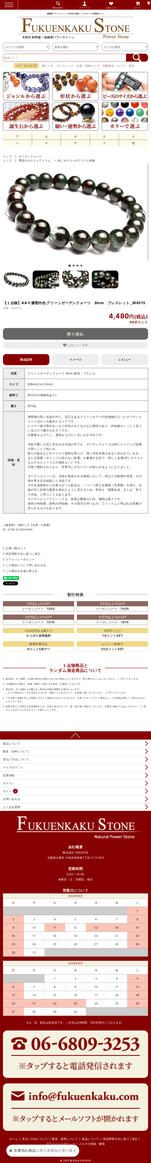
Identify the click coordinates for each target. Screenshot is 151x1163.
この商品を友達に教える (22, 571)
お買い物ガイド (16, 548)
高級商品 (108, 65)
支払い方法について (16, 759)
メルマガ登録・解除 (92, 1143)
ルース (121, 65)
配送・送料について (16, 751)
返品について (11, 743)
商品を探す (58, 8)
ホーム (13, 1138)
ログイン (9, 783)
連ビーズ (47, 65)
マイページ (84, 8)
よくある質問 (11, 807)
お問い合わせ (11, 799)
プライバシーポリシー (20, 559)
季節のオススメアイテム (35, 160)
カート (141, 5)
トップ (7, 156)
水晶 (79, 65)
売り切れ (75, 334)
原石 (131, 65)
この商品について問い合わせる (26, 565)
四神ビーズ (92, 65)
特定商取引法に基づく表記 (23, 553)
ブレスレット (65, 65)
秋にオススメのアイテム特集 (76, 160)
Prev (9, 213)
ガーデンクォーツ (30, 156)
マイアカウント (13, 767)
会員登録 (9, 775)
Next (142, 213)
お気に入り (111, 8)
